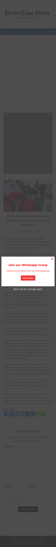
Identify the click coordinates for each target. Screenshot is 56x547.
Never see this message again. (28, 289)
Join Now (28, 278)
